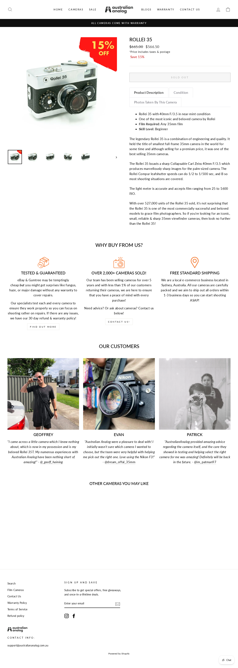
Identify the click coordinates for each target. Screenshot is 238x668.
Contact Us (190, 9)
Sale (93, 9)
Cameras (75, 9)
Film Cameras (15, 590)
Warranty (165, 9)
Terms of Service (17, 609)
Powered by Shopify (119, 653)
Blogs (146, 9)
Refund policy (15, 615)
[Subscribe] (117, 603)
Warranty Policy (17, 602)
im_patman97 (205, 462)
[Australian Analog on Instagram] (66, 615)
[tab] (148, 92)
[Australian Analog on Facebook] (74, 615)
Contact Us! (119, 321)
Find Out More (43, 326)
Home (58, 9)
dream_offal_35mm (120, 462)
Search (11, 583)
